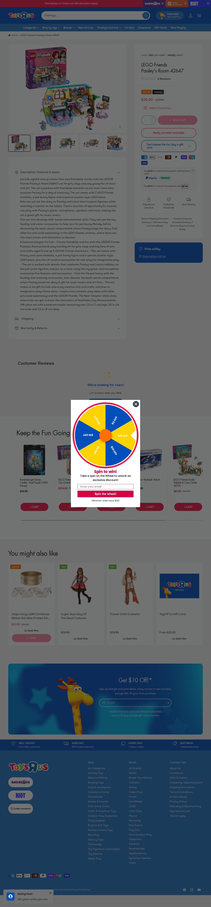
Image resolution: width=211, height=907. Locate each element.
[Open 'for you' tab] (11, 896)
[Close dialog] (136, 404)
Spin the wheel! (105, 494)
